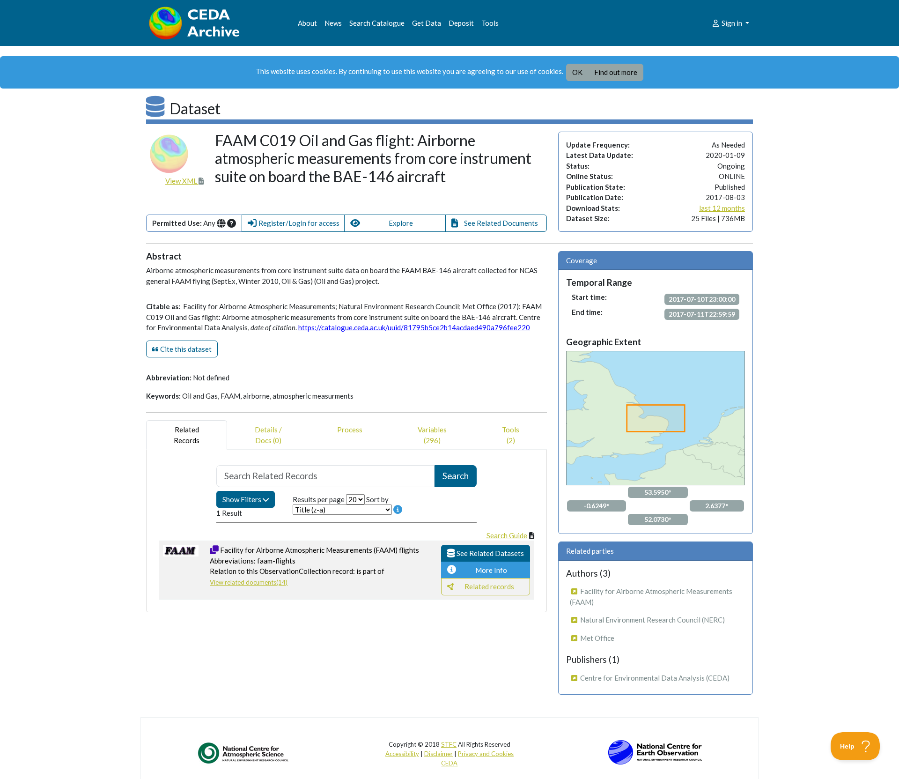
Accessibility (402, 753)
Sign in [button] (732, 23)
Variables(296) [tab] (432, 435)
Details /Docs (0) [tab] (268, 435)
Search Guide (506, 535)
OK (577, 72)
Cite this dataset (185, 349)
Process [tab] (349, 429)
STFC (449, 744)
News (333, 23)
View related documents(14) (248, 582)
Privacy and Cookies (486, 753)
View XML (182, 181)
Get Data (426, 23)
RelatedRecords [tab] (186, 435)
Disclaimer (438, 753)
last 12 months (722, 208)
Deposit (461, 23)
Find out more (615, 72)
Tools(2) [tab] (510, 435)
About (307, 23)
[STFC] (655, 751)
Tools (490, 23)
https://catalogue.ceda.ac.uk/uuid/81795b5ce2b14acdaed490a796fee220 (414, 327)
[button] (293, 223)
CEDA (449, 763)
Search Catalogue (377, 23)
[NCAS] (244, 753)
